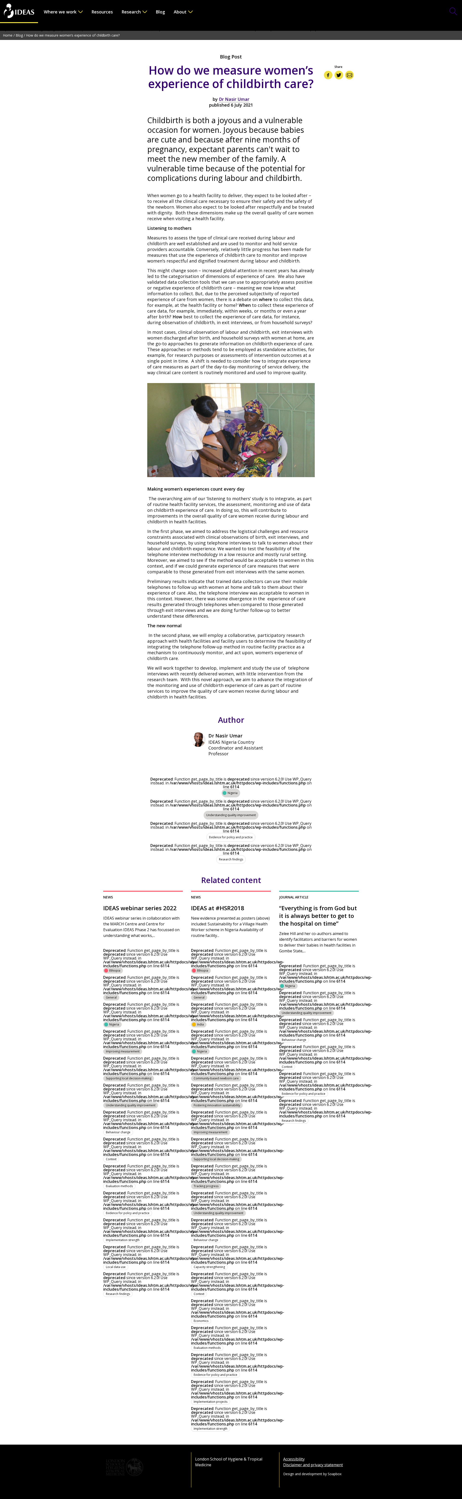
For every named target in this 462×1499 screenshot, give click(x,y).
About (180, 12)
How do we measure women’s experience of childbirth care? (73, 35)
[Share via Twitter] (338, 75)
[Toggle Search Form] (453, 11)
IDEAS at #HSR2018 (217, 908)
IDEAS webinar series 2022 (140, 908)
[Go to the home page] (19, 11)
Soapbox (334, 1474)
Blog (160, 12)
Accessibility (294, 1459)
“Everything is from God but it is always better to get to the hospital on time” (318, 915)
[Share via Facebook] (328, 75)
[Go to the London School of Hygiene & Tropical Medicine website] (143, 1467)
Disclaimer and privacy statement (313, 1464)
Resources (102, 12)
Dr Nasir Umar (234, 99)
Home (8, 35)
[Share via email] (349, 75)
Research (131, 12)
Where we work (60, 12)
